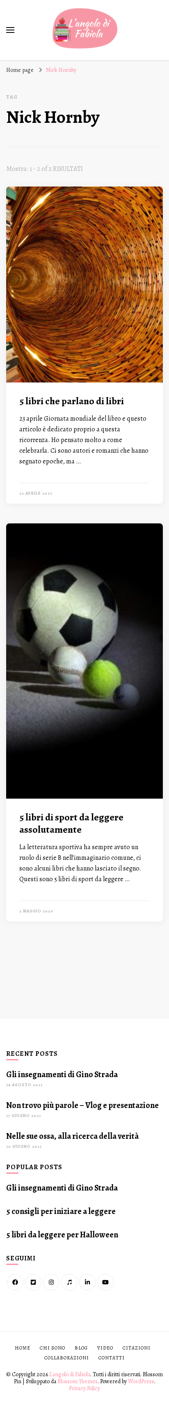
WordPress (141, 1381)
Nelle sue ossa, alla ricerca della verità (72, 1136)
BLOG (81, 1348)
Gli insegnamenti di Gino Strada (62, 1074)
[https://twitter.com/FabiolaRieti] (33, 1282)
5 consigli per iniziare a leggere (61, 1211)
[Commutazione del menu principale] (10, 30)
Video (105, 1348)
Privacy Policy (84, 1388)
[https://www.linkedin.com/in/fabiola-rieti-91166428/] (87, 1282)
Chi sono (52, 1348)
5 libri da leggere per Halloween (62, 1234)
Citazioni (137, 1348)
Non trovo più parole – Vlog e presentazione (82, 1105)
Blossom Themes (77, 1381)
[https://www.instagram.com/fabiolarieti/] (51, 1282)
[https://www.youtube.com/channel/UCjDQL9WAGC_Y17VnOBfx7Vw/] (105, 1282)
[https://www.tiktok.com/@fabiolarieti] (69, 1282)
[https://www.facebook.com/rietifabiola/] (15, 1282)
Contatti (111, 1357)
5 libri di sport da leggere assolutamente (71, 823)
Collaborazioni (66, 1357)
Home (22, 1348)
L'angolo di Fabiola (69, 1374)
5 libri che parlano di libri (71, 401)
